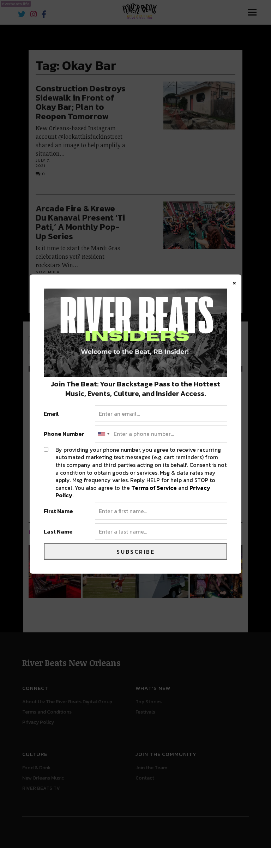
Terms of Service (154, 487)
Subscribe (135, 551)
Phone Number (64, 434)
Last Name (58, 531)
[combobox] (103, 434)
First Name (58, 511)
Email (51, 413)
